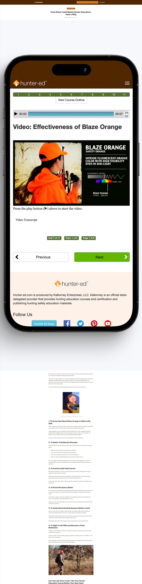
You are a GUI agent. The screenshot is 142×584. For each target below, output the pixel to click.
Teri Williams (68, 17)
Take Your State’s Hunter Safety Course (87, 2)
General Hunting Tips (71, 8)
